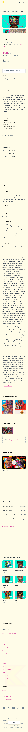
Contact (4, 693)
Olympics (8, 131)
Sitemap (17, 718)
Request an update (8, 135)
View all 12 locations (9, 526)
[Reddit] (23, 707)
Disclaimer (10, 718)
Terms (19, 717)
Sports (13, 131)
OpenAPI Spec (17, 725)
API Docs (11, 725)
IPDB (3, 46)
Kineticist (7, 623)
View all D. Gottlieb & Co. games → (11, 608)
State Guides (5, 675)
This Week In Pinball (7, 696)
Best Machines (6, 657)
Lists (3, 660)
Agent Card (4, 727)
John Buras (12, 150)
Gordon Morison (13, 153)
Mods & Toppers (6, 669)
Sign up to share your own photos (15, 439)
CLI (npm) (11, 727)
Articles (4, 644)
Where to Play (6, 650)
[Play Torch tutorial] (14, 462)
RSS (3, 702)
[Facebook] (4, 707)
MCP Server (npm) (18, 727)
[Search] (19, 2)
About (4, 690)
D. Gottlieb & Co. (15, 11)
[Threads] (18, 707)
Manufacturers (6, 666)
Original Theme (20, 131)
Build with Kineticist (7, 699)
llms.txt (23, 725)
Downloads (5, 678)
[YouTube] (13, 707)
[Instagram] (9, 707)
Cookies (4, 718)
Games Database (6, 654)
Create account (12, 633)
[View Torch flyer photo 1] (7, 407)
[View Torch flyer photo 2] (20, 407)
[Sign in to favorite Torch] (10, 39)
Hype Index (5, 647)
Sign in (4, 633)
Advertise (4, 720)
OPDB (22, 723)
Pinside (21, 44)
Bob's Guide (8, 386)
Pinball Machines (6, 11)
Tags (3, 672)
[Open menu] (24, 2)
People (4, 663)
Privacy (13, 717)
